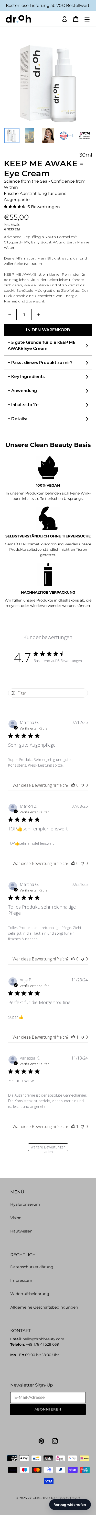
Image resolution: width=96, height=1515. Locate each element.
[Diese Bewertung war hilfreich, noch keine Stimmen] (73, 785)
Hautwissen (21, 1231)
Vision (16, 1217)
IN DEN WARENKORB (48, 329)
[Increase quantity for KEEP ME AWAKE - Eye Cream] (38, 314)
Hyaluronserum (25, 1204)
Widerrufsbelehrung (29, 1293)
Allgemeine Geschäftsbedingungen (44, 1307)
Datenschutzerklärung (31, 1266)
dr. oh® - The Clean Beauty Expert (54, 1498)
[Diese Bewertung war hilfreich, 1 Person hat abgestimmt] (73, 1037)
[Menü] (87, 19)
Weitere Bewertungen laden (48, 1148)
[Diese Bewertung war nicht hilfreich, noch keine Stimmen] (82, 785)
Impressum (21, 1280)
